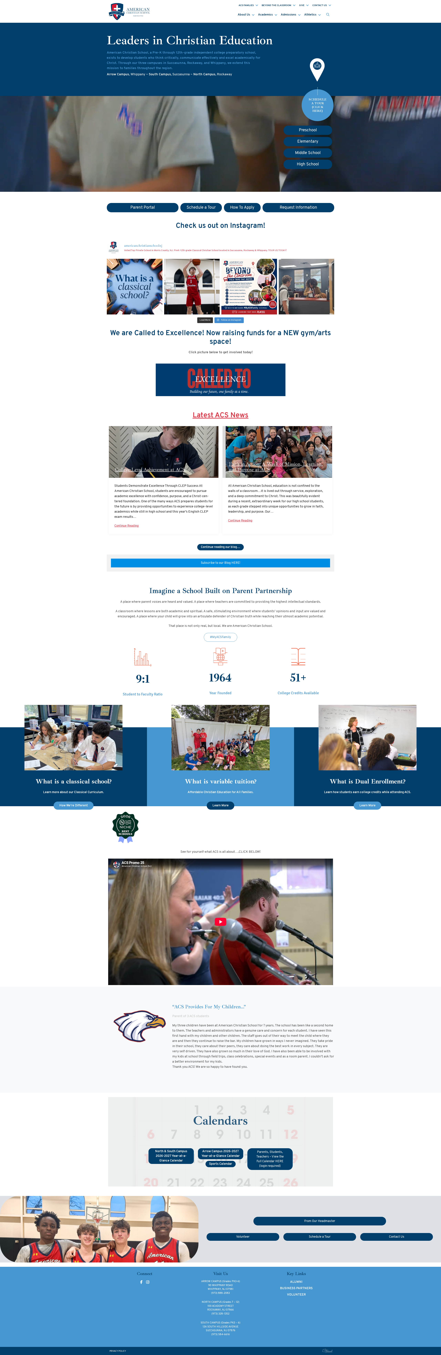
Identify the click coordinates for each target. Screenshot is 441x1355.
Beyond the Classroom (276, 5)
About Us (244, 15)
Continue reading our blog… (220, 547)
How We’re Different (73, 806)
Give (301, 5)
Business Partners (296, 1288)
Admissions (288, 15)
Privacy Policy (118, 1351)
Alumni (296, 1282)
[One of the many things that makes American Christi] (249, 286)
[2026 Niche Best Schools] (220, 828)
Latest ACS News (220, 415)
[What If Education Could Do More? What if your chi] (134, 286)
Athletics (310, 15)
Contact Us (319, 5)
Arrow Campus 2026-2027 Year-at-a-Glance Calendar (221, 1153)
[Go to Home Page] (129, 11)
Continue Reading (126, 526)
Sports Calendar (220, 1164)
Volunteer (296, 1295)
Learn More (220, 806)
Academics (265, 15)
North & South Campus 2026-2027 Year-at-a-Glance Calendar (171, 1156)
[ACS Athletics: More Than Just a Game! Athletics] (192, 286)
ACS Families (246, 5)
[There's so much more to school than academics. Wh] (306, 286)
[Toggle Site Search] (328, 15)
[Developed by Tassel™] (327, 1351)
